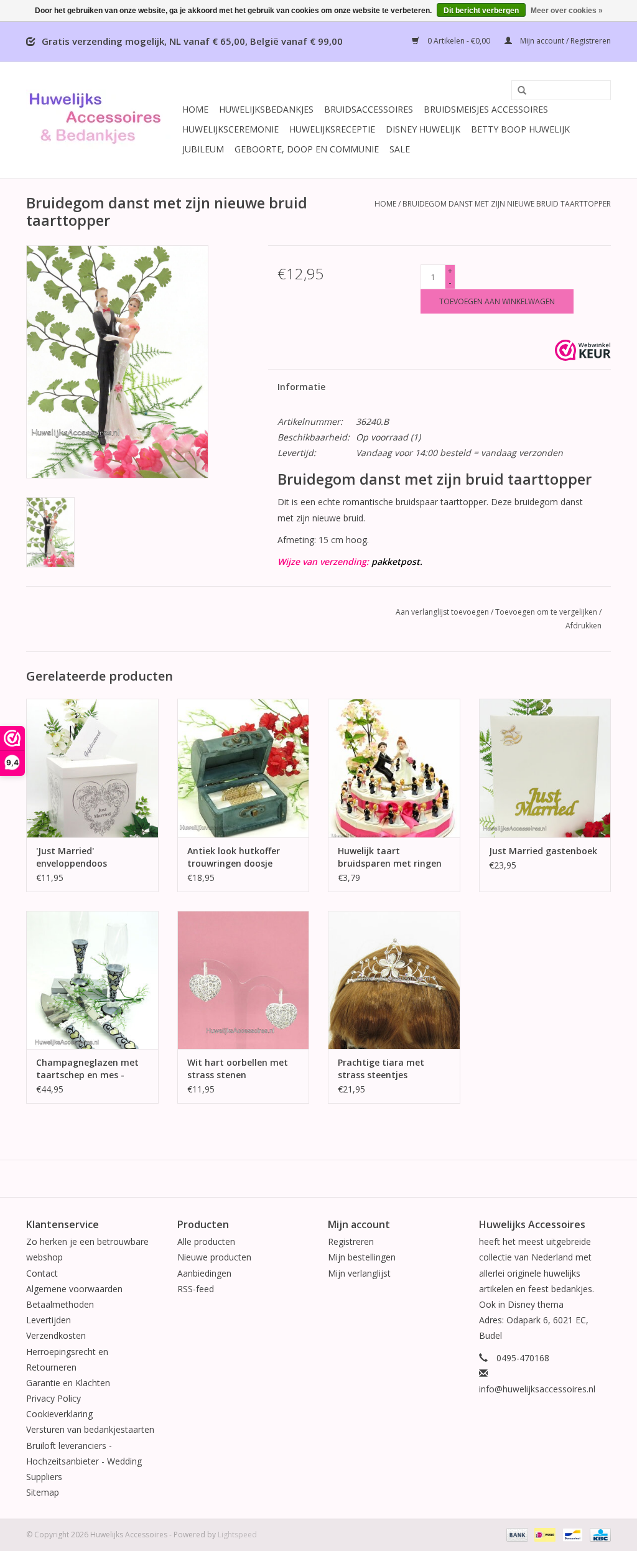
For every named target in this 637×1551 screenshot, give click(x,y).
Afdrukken (583, 625)
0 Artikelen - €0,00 (458, 40)
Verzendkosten (56, 1335)
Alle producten (206, 1241)
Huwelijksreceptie (332, 129)
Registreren (351, 1241)
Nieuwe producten (214, 1257)
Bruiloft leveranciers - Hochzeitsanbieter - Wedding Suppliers (84, 1461)
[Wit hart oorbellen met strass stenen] (243, 980)
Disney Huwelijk (423, 129)
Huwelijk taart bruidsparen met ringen (390, 857)
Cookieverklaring (59, 1414)
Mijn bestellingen (362, 1257)
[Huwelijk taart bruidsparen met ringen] (394, 768)
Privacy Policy (53, 1398)
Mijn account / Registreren (564, 40)
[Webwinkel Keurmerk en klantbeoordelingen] (583, 350)
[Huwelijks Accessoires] (102, 120)
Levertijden (48, 1320)
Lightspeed (237, 1534)
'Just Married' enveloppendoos (71, 857)
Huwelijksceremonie (230, 129)
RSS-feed (195, 1289)
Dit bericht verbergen (481, 10)
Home (195, 109)
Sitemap (42, 1492)
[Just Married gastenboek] (545, 768)
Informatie (301, 387)
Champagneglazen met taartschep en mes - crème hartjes (87, 1068)
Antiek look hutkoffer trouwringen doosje (233, 857)
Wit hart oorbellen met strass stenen (237, 1068)
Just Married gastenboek (543, 851)
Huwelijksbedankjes (266, 109)
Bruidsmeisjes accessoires (486, 109)
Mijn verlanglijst (359, 1273)
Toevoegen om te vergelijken (547, 612)
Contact (42, 1273)
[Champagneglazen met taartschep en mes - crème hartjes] (92, 980)
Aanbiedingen (204, 1273)
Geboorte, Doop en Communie (307, 149)
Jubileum (203, 149)
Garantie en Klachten (68, 1383)
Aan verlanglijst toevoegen (442, 612)
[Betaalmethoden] (516, 1534)
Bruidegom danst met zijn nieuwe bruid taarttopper (506, 203)
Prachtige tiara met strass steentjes (381, 1068)
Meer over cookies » (567, 10)
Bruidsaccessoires (368, 109)
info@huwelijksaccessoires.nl (537, 1389)
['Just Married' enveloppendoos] (92, 768)
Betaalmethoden (60, 1304)
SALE (399, 149)
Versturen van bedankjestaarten (90, 1429)
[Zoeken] (517, 90)
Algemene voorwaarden (74, 1289)
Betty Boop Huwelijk (520, 129)
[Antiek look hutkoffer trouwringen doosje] (243, 768)
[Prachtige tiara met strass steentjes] (394, 980)
